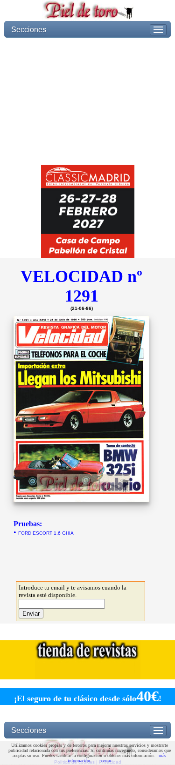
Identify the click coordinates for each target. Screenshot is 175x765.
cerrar (106, 760)
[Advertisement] (87, 101)
